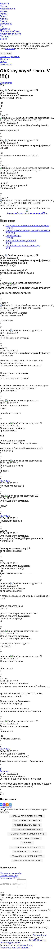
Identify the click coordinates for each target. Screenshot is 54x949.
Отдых (3, 61)
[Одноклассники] (7, 804)
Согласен (6, 53)
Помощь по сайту (9, 875)
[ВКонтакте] (1, 804)
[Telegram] (10, 804)
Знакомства (6, 64)
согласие (10, 48)
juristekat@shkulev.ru (10, 942)
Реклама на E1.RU (9, 878)
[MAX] (4, 804)
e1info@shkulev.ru (37, 940)
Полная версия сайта (11, 873)
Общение (5, 59)
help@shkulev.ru (24, 945)
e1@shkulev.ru (39, 935)
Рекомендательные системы (14, 947)
